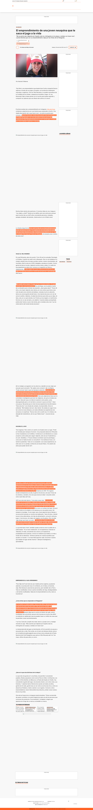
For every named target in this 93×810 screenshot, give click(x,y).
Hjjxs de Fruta (51, 109)
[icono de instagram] (77, 6)
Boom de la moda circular (30, 707)
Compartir (72, 47)
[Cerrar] (28, 43)
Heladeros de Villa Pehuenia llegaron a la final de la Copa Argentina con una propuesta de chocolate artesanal (52, 711)
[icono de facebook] (73, 6)
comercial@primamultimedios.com (36, 801)
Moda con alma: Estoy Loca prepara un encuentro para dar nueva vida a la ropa (30, 710)
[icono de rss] (80, 6)
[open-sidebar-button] (13, 6)
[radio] (60, 1)
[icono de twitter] (75, 6)
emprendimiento (62, 261)
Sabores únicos (50, 707)
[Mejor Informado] (46, 5)
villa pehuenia (69, 261)
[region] (46, 20)
